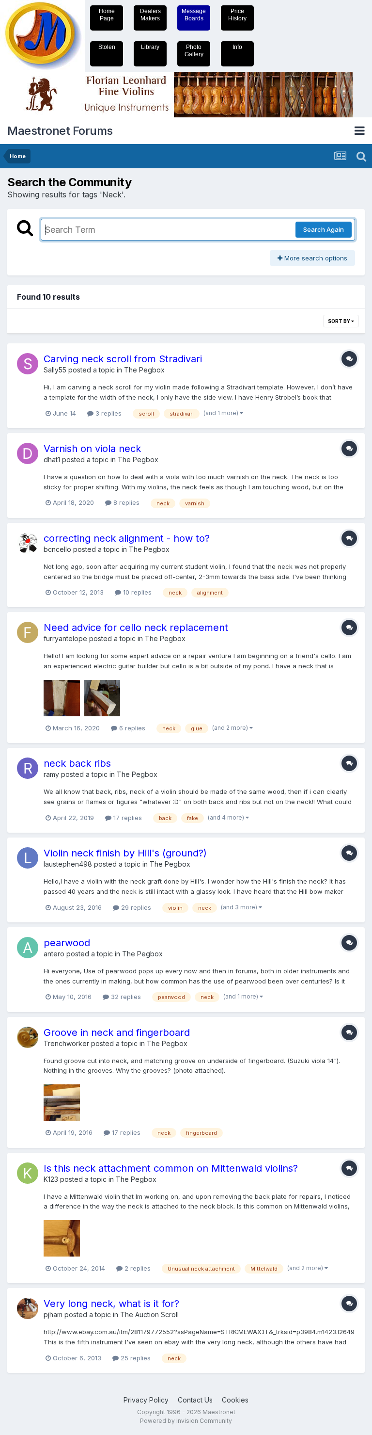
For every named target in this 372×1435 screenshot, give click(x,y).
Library (150, 47)
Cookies (235, 1400)
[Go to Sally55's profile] (27, 363)
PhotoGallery (194, 51)
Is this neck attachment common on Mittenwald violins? (171, 1168)
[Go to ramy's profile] (27, 768)
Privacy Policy (146, 1400)
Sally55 (55, 370)
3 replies (107, 413)
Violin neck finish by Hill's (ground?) (125, 853)
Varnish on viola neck (92, 448)
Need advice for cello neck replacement (136, 627)
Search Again (323, 229)
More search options (314, 258)
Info (237, 47)
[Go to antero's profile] (27, 947)
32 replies (125, 996)
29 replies (135, 907)
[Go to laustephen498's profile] (27, 858)
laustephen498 (68, 864)
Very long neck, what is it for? (111, 1303)
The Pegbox (144, 370)
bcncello (57, 549)
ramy (51, 774)
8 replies (125, 502)
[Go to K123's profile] (27, 1173)
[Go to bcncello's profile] (27, 543)
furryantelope (65, 638)
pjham (53, 1314)
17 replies (126, 818)
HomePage (107, 15)
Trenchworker (66, 1043)
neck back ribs (77, 763)
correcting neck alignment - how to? (127, 538)
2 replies (137, 1268)
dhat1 (52, 459)
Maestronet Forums (60, 131)
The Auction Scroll (149, 1314)
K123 (51, 1179)
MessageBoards (194, 15)
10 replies (136, 592)
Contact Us (195, 1400)
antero (54, 954)
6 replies (131, 728)
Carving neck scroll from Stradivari (123, 359)
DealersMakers (150, 15)
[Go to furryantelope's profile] (27, 632)
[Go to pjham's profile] (27, 1308)
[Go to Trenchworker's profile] (27, 1037)
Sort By (339, 321)
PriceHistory (237, 15)
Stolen (106, 47)
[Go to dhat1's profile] (27, 453)
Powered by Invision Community (186, 1420)
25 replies (135, 1358)
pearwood (67, 943)
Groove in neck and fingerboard (117, 1032)
